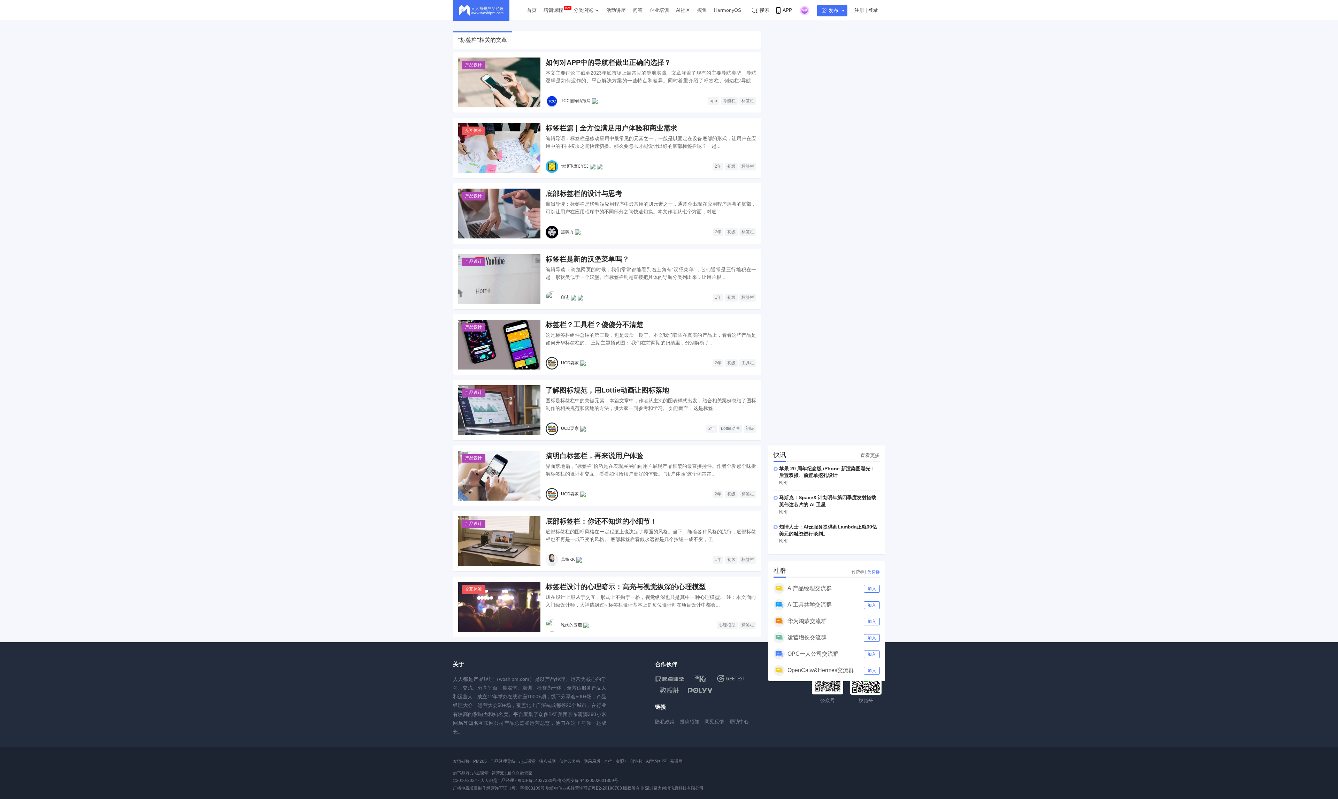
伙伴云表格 (569, 761)
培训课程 (553, 10)
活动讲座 (616, 10)
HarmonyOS (727, 10)
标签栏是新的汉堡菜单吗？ (587, 259)
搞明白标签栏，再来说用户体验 (594, 455)
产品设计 (473, 64)
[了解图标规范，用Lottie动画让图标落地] (499, 410)
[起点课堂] (669, 678)
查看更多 (870, 455)
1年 (718, 297)
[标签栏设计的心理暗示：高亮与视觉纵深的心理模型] (499, 607)
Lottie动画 (730, 428)
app (713, 100)
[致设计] (669, 690)
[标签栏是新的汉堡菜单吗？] (499, 279)
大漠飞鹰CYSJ (575, 166)
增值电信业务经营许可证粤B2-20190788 (584, 788)
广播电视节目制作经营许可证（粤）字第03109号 (499, 788)
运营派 (498, 773)
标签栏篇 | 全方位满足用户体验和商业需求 (611, 128)
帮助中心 (739, 721)
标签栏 (747, 100)
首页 (532, 10)
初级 (731, 166)
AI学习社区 (656, 761)
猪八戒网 (547, 761)
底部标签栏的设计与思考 (584, 193)
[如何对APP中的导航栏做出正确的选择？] (499, 82)
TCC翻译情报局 (576, 100)
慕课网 (676, 761)
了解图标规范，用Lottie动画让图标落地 (607, 390)
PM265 (480, 761)
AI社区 (683, 10)
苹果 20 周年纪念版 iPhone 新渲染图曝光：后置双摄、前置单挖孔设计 (827, 472)
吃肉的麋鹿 (571, 625)
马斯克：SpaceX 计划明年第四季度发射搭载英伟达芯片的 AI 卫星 (827, 501)
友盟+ (621, 761)
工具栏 (747, 362)
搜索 (764, 10)
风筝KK (568, 559)
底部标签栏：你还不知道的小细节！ (601, 521)
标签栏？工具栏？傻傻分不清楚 (594, 324)
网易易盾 (592, 761)
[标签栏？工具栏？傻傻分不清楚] (499, 345)
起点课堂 (527, 761)
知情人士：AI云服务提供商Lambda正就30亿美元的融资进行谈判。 (828, 530)
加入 (872, 588)
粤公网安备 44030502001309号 (588, 780)
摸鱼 (702, 10)
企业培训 (659, 10)
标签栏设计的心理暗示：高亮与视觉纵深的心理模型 (626, 587)
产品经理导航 (502, 761)
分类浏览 (583, 10)
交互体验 (473, 130)
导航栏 (729, 100)
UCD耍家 (570, 362)
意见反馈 (714, 721)
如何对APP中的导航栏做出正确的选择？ (608, 62)
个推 (608, 761)
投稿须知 (689, 721)
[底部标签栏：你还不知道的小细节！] (499, 541)
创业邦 (636, 761)
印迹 (565, 297)
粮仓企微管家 (519, 773)
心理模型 (727, 625)
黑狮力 (567, 231)
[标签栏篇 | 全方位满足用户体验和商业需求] (499, 148)
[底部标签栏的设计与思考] (499, 213)
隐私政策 (665, 721)
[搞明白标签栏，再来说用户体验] (499, 476)
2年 (718, 166)
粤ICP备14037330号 (536, 780)
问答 (638, 10)
